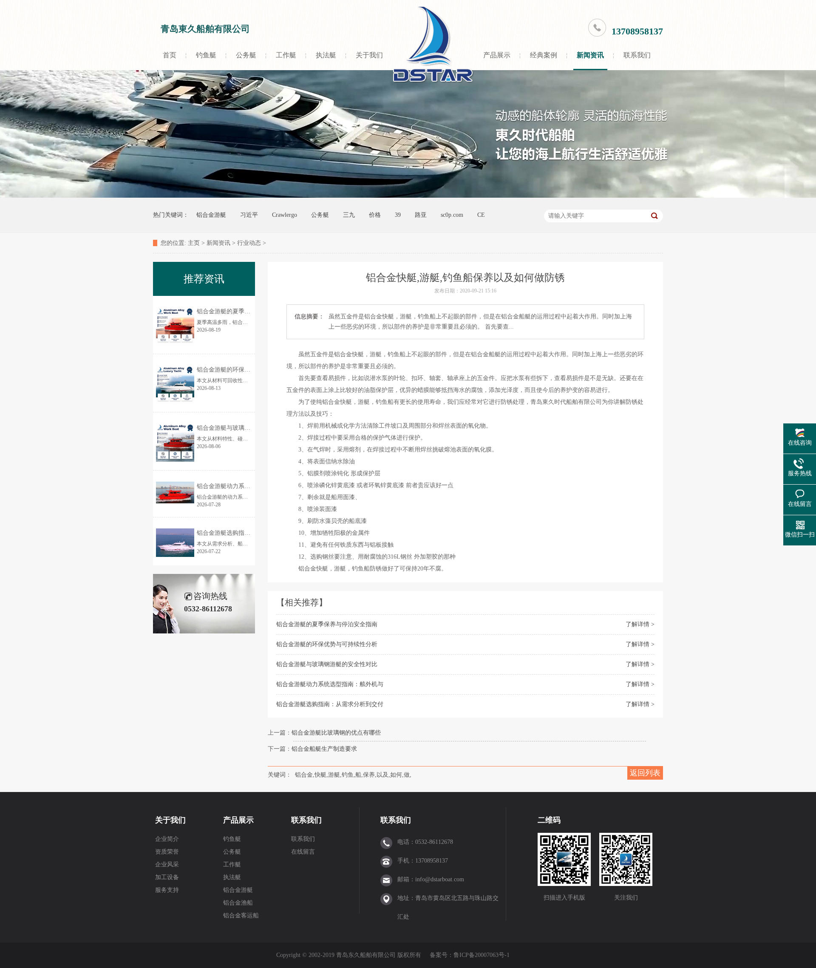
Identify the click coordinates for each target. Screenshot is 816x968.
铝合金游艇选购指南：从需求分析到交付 (329, 704)
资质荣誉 (167, 852)
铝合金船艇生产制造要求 (324, 749)
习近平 (249, 215)
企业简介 (167, 839)
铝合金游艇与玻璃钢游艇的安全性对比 (326, 664)
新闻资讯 (590, 55)
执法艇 (326, 55)
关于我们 (369, 55)
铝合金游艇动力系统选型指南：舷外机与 (329, 684)
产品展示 (496, 55)
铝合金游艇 (211, 215)
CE (481, 215)
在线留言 (303, 852)
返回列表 (645, 773)
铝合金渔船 (238, 903)
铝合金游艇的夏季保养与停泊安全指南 (326, 624)
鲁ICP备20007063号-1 (482, 955)
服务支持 (167, 890)
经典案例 (543, 55)
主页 (194, 243)
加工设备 (167, 877)
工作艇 (286, 55)
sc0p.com (452, 215)
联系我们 (637, 55)
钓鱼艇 (206, 55)
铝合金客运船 (241, 915)
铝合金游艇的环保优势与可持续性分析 (326, 644)
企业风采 (167, 864)
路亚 (421, 215)
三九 (349, 215)
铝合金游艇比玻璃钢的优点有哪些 (336, 733)
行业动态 (249, 243)
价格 (375, 215)
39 (398, 215)
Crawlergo (284, 215)
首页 (169, 55)
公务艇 (246, 55)
